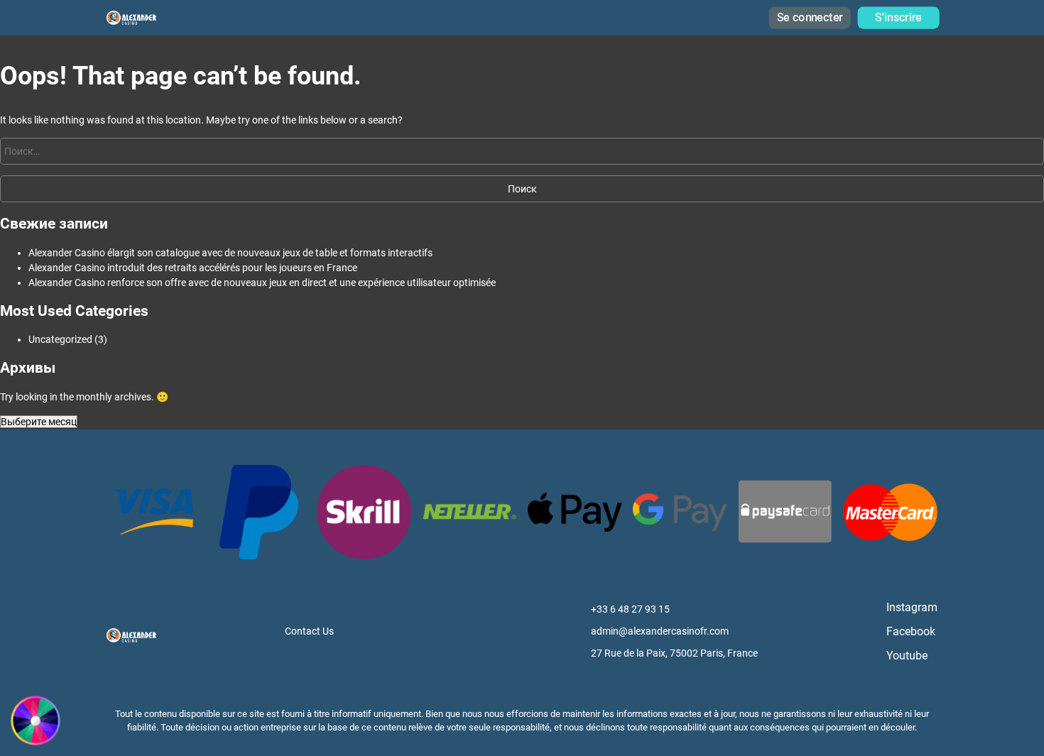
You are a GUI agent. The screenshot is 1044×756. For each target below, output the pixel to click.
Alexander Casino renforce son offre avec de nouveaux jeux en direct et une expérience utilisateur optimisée (262, 282)
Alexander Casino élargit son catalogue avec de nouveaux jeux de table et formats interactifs (230, 252)
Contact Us (309, 631)
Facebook (910, 631)
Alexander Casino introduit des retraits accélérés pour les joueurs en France (192, 267)
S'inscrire (898, 18)
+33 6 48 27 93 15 (630, 609)
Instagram (911, 607)
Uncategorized (60, 339)
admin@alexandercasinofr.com (660, 631)
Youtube (907, 655)
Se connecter (809, 18)
